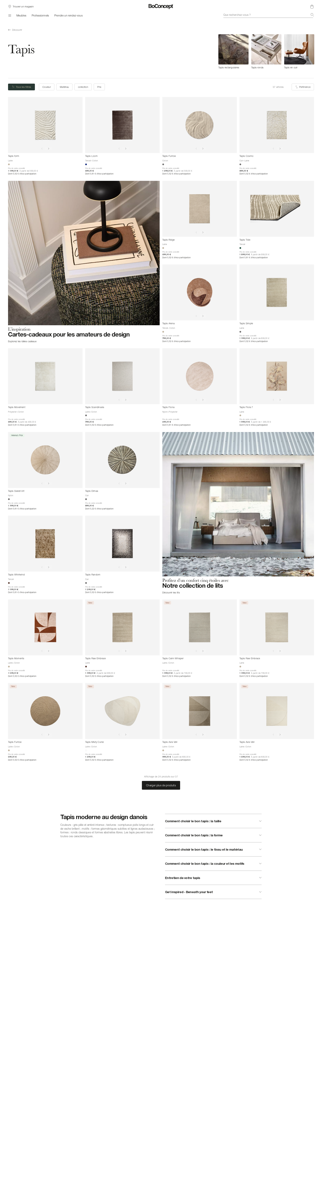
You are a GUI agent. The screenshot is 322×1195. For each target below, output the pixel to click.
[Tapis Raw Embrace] (122, 627)
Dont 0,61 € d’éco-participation (99, 173)
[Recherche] (312, 14)
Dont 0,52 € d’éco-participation (22, 173)
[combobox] (268, 14)
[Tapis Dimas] (122, 460)
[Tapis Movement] (45, 376)
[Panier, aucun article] (312, 6)
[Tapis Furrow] (199, 125)
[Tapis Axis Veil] (199, 711)
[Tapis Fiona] (199, 376)
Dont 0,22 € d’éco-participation (99, 508)
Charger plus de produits (161, 785)
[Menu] (9, 15)
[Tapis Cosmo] (276, 125)
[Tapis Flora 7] (276, 376)
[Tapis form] (45, 125)
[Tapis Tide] (276, 209)
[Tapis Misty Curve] (122, 711)
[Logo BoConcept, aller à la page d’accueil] (161, 6)
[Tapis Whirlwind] (45, 544)
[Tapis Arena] (199, 292)
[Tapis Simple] (276, 292)
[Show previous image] (42, 148)
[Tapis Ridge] (199, 209)
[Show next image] (48, 148)
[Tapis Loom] (122, 125)
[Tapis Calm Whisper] (199, 627)
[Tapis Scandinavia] (122, 376)
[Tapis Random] (122, 544)
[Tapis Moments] (45, 627)
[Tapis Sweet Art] (45, 460)
